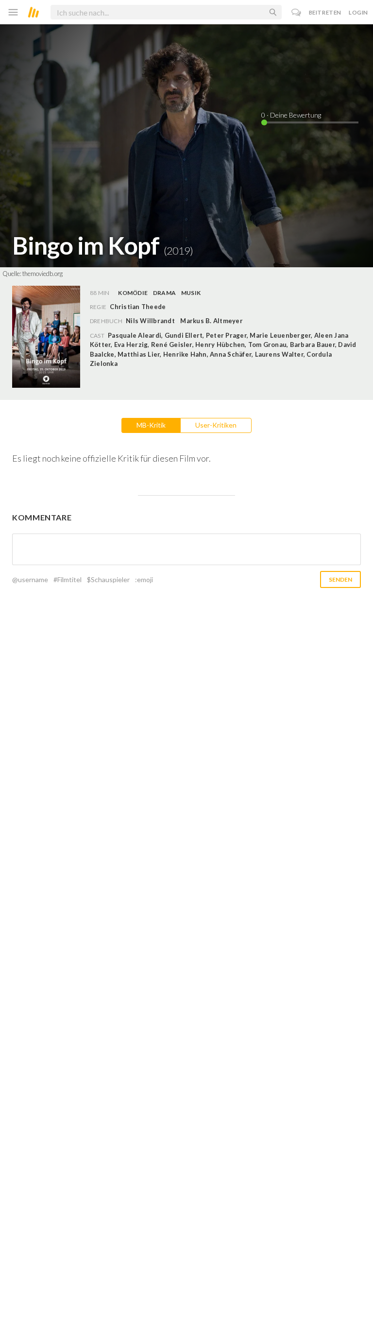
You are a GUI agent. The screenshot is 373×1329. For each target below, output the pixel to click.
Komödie (133, 292)
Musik (191, 292)
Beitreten (325, 12)
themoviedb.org (42, 273)
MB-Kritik (151, 425)
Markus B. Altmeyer (211, 321)
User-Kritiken (216, 425)
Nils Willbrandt (150, 321)
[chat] (296, 12)
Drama (164, 292)
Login (358, 12)
